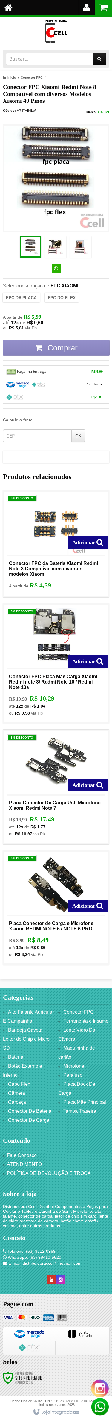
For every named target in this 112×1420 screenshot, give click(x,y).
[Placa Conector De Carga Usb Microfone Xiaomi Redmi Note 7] (56, 787)
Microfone (73, 1066)
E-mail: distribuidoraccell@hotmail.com (44, 1263)
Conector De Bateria (29, 1111)
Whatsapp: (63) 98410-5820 (34, 1257)
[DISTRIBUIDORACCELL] (56, 32)
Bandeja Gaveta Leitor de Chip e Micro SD (26, 1039)
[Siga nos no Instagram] (60, 1279)
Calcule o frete (18, 419)
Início (11, 77)
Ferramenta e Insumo (85, 1021)
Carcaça (17, 1102)
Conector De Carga (28, 1120)
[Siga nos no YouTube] (51, 1279)
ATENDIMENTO (24, 1164)
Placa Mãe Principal (84, 1102)
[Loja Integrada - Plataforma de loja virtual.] (56, 1412)
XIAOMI (103, 112)
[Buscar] (99, 59)
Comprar (61, 347)
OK (78, 435)
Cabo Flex (19, 1084)
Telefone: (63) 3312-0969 (31, 1251)
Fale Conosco (22, 1155)
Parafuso (72, 1075)
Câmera (16, 1093)
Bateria (15, 1057)
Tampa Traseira (79, 1111)
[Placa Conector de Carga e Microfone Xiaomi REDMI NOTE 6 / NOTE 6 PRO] (56, 907)
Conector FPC (32, 77)
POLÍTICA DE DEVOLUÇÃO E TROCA (49, 1173)
